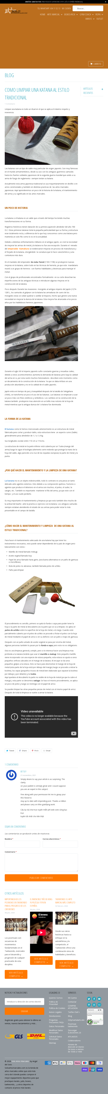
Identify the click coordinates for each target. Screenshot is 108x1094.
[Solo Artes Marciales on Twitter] (89, 999)
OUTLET (100, 19)
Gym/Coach (86, 14)
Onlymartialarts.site (76, 1020)
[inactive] (95, 1026)
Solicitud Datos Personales (55, 1037)
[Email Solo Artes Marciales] (99, 1005)
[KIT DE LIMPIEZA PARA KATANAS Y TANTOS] (41, 618)
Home (42, 14)
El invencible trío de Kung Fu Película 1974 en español (41, 902)
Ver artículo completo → (16, 974)
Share (24, 750)
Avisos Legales (55, 1012)
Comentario (11, 852)
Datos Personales (56, 1026)
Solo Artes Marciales (20, 1061)
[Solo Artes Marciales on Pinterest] (89, 1005)
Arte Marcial (53, 14)
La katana (9, 480)
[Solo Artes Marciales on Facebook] (94, 999)
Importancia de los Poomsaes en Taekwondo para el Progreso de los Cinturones (16, 904)
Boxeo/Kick (70, 14)
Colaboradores (74, 1040)
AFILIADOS (72, 1036)
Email (48, 750)
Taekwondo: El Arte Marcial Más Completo (65, 901)
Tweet (11, 750)
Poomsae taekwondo (73, 1025)
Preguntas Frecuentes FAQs (56, 1021)
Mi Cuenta (66, 8)
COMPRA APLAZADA (73, 1006)
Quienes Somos (56, 998)
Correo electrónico (52, 839)
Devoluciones (55, 1016)
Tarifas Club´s (74, 1012)
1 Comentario (10, 104)
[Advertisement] (54, 41)
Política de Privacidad (53, 1003)
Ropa (98, 14)
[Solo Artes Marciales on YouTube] (99, 999)
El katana (9, 429)
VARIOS (88, 19)
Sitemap (52, 1043)
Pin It (36, 750)
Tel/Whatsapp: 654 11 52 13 (49, 8)
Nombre (9, 839)
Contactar (72, 1002)
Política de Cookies (57, 1008)
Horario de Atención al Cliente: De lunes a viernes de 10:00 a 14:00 (76, 1048)
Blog (9, 75)
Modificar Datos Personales (56, 1031)
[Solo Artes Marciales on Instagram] (94, 1005)
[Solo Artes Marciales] (16, 11)
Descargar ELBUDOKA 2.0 (74, 1031)
